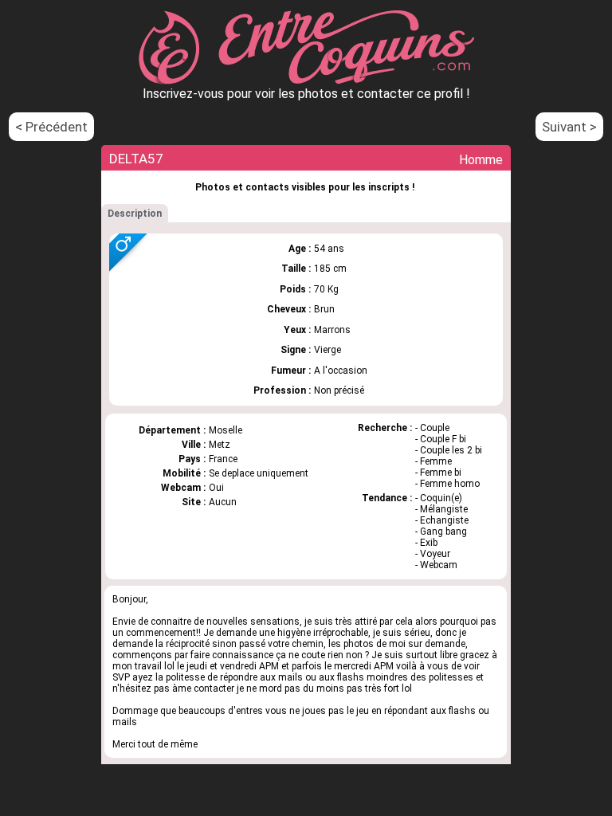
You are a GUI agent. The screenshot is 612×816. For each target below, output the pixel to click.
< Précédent (51, 127)
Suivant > (569, 127)
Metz (219, 444)
